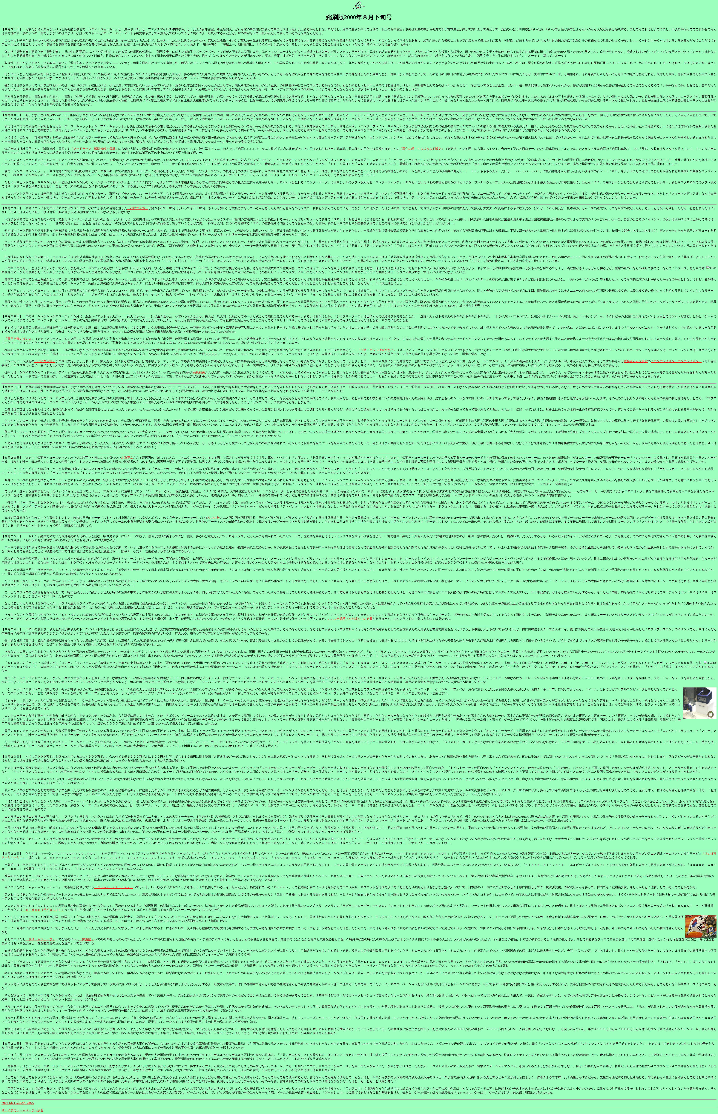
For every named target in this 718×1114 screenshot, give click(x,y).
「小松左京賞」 (137, 208)
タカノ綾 (214, 517)
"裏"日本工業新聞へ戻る (17, 1103)
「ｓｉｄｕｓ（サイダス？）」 (43, 909)
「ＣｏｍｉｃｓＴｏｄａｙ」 (113, 887)
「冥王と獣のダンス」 (19, 338)
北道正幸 (127, 457)
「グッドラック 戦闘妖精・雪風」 (94, 148)
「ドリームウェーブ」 (40, 939)
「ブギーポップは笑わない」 (377, 350)
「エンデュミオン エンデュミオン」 (676, 361)
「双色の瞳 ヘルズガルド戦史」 (421, 148)
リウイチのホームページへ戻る (22, 1110)
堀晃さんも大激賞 (636, 361)
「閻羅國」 (86, 939)
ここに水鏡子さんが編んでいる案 (350, 618)
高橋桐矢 (199, 372)
